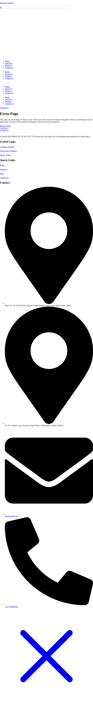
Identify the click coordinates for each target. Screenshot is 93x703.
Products (8, 66)
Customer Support (7, 147)
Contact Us (9, 68)
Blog (2, 173)
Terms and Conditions (8, 151)
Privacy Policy (5, 155)
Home (7, 61)
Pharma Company (7, 3)
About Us (8, 63)
